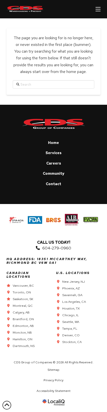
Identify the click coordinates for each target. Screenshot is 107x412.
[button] (98, 9)
